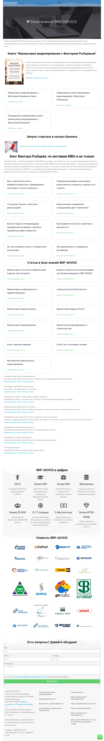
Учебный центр (77, 692)
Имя (5, 648)
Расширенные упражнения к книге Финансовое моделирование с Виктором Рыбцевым (25, 119)
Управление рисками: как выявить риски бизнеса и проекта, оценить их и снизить (76, 184)
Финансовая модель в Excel (70, 309)
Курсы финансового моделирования (79, 698)
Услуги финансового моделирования (47, 693)
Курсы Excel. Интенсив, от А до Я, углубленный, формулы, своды (83, 722)
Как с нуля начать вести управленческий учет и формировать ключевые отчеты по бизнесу (25, 184)
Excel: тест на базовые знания (72, 344)
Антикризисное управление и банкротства (50, 709)
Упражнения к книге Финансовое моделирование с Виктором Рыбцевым (73, 96)
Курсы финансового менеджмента (79, 714)
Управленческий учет (47, 699)
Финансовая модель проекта (21, 309)
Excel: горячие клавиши (19, 344)
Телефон (56, 656)
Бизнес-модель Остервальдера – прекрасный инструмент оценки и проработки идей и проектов (24, 227)
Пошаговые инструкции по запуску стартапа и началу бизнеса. (43, 146)
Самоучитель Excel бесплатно (72, 289)
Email (6, 656)
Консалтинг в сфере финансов (51, 704)
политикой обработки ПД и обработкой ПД (30, 677)
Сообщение (8, 664)
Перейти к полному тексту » (16, 194)
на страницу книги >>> (40, 78)
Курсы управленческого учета (83, 704)
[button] (59, 2)
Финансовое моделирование (21, 325)
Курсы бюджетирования (81, 708)
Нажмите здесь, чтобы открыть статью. (19, 382)
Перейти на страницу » (15, 102)
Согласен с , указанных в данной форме (37, 677)
